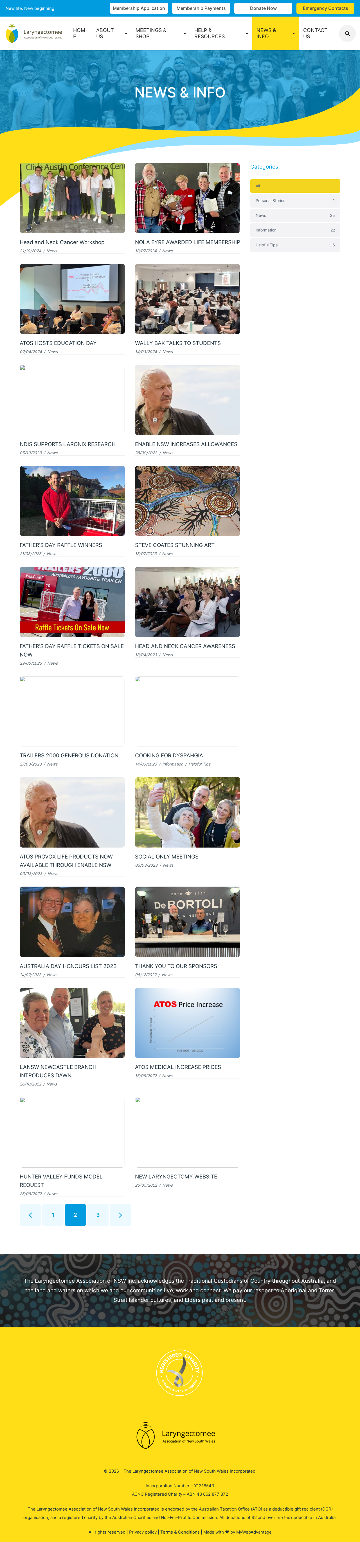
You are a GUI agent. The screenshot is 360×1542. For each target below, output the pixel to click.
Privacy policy (143, 1532)
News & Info (266, 33)
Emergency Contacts (325, 8)
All (258, 185)
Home (79, 33)
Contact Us (315, 33)
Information (172, 764)
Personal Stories (295, 200)
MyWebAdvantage (254, 1532)
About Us (105, 33)
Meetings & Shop (151, 33)
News (51, 250)
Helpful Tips (199, 764)
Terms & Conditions (180, 1532)
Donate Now (263, 8)
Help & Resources (209, 33)
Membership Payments (201, 8)
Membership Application (139, 8)
